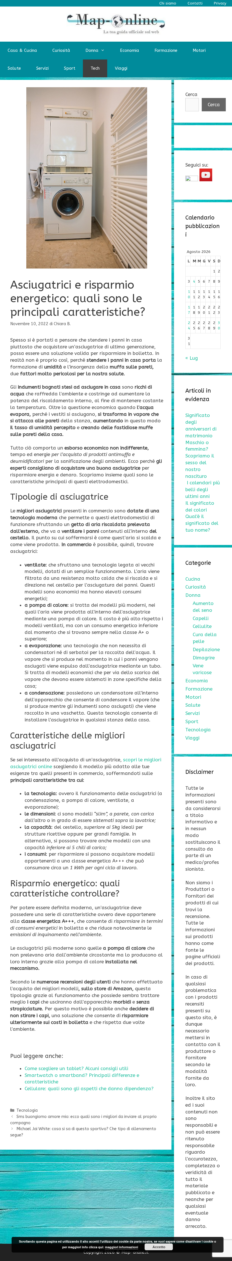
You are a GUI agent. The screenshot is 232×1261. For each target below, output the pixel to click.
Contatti (195, 3)
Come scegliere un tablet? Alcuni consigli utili (76, 1068)
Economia (129, 50)
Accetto (158, 1246)
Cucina (192, 579)
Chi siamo (167, 3)
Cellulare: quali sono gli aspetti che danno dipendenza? (89, 1088)
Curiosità (61, 50)
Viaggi (121, 68)
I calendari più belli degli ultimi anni (202, 489)
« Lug (191, 358)
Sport (69, 68)
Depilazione (206, 649)
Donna (91, 50)
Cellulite (202, 626)
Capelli (201, 618)
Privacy (220, 3)
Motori (199, 50)
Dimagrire (204, 658)
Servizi (42, 68)
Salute (14, 68)
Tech (95, 68)
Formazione (165, 50)
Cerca (191, 94)
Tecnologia (27, 1110)
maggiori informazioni (121, 1247)
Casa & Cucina (22, 50)
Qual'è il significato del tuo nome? (201, 523)
